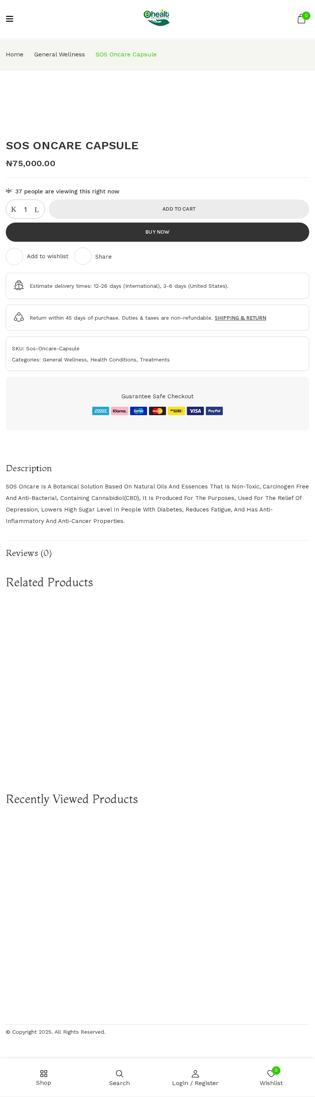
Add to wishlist (47, 256)
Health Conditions (113, 359)
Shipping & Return (240, 318)
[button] (301, 19)
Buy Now (157, 232)
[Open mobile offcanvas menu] (9, 19)
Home (14, 54)
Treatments (155, 359)
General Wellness (59, 54)
